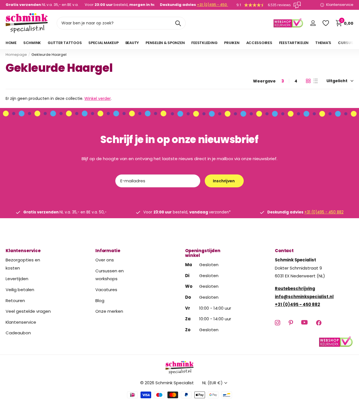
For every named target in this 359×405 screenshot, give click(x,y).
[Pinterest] (291, 322)
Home (11, 42)
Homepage (16, 54)
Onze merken (109, 311)
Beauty (132, 42)
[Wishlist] (325, 23)
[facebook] (318, 322)
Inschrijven (224, 181)
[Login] (313, 23)
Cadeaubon (18, 333)
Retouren (15, 300)
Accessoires (259, 42)
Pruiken (231, 42)
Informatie (107, 251)
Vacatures (106, 289)
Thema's (323, 42)
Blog (99, 300)
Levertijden (17, 279)
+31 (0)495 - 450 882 (215, 4)
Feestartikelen (294, 42)
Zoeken (178, 23)
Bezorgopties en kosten (23, 264)
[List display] (315, 81)
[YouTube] (304, 322)
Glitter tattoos (65, 42)
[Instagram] (277, 322)
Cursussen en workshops (109, 275)
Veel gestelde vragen (28, 311)
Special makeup (103, 42)
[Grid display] (308, 81)
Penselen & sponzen (165, 42)
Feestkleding (204, 42)
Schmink (32, 42)
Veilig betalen (20, 289)
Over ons (104, 260)
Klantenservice (23, 251)
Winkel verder (97, 98)
